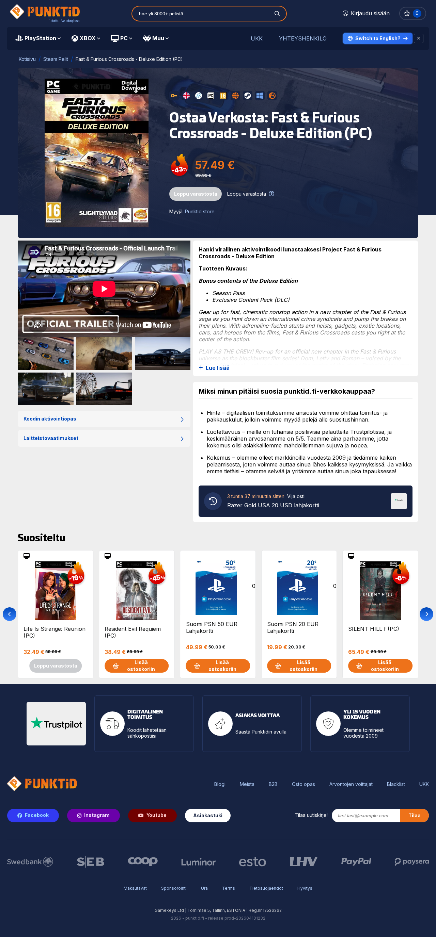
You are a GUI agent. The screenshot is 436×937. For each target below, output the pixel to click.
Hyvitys (304, 888)
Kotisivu (27, 59)
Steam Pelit (55, 59)
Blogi (219, 784)
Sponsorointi (174, 888)
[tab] (38, 38)
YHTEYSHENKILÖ (303, 38)
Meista (247, 784)
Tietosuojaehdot (266, 888)
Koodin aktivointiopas (50, 419)
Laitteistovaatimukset (51, 438)
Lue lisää (218, 368)
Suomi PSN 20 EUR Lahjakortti (292, 627)
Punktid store (200, 211)
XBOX (88, 38)
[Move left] (9, 614)
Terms (228, 888)
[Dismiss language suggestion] (418, 38)
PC (124, 38)
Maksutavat (135, 888)
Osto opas (303, 784)
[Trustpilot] (399, 500)
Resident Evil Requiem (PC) (133, 632)
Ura (204, 888)
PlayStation (40, 38)
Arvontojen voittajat (351, 784)
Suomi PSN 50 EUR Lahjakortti (211, 627)
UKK (257, 38)
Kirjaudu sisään (370, 13)
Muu (158, 38)
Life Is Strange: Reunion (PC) (54, 632)
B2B (273, 784)
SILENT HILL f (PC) (373, 628)
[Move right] (426, 614)
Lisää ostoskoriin (141, 665)
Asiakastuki (207, 815)
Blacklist (396, 784)
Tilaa (414, 815)
